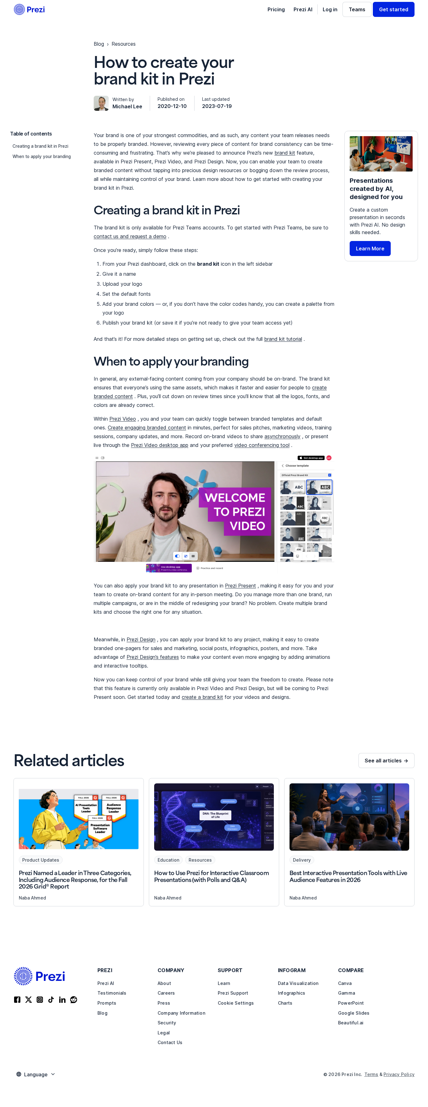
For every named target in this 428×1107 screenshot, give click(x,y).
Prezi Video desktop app (159, 445)
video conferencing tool (262, 445)
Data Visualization (298, 983)
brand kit (284, 153)
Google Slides (354, 1013)
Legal (164, 1032)
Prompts (106, 1003)
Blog (102, 1013)
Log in (330, 9)
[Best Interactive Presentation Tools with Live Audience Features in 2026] (349, 842)
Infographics (291, 993)
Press (164, 1003)
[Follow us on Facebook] (17, 1000)
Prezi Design (141, 639)
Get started (393, 9)
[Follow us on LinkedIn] (62, 1000)
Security (167, 1022)
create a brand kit (202, 697)
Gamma (346, 993)
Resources (124, 44)
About (164, 983)
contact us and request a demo (130, 236)
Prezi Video (122, 419)
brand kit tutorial (283, 339)
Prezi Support (233, 993)
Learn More (370, 248)
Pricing (276, 9)
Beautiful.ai (350, 1022)
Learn (224, 983)
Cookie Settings (236, 1003)
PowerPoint (351, 1003)
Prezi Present (240, 585)
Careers (166, 993)
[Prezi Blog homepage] (29, 9)
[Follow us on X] (28, 1000)
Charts (285, 1003)
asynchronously (282, 436)
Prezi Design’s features (153, 657)
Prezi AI (303, 9)
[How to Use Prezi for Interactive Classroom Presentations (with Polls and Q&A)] (214, 842)
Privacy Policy (399, 1074)
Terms (371, 1074)
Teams (357, 9)
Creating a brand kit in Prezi (40, 146)
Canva (345, 983)
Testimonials (111, 993)
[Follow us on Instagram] (40, 1000)
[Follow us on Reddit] (73, 1000)
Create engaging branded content (147, 427)
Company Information (181, 1013)
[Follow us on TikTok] (51, 1000)
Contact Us (170, 1042)
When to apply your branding (42, 156)
